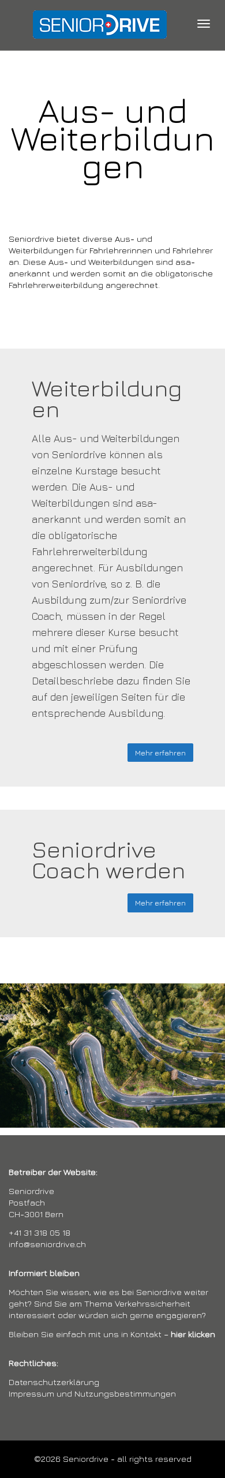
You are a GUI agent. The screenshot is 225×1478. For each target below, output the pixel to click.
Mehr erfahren (160, 752)
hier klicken (193, 1334)
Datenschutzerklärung (54, 1382)
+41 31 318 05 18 (39, 1232)
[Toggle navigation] (203, 23)
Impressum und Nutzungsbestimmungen (92, 1393)
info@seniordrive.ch (47, 1244)
